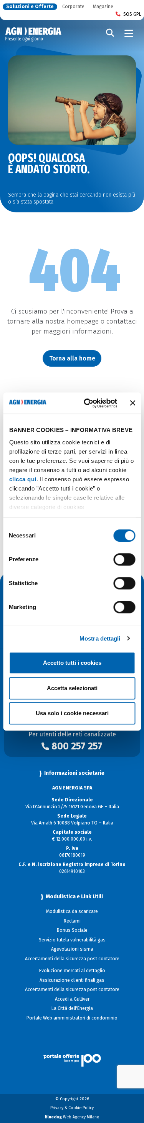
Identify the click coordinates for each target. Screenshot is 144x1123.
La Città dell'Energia (72, 1008)
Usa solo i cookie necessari (72, 713)
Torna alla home (72, 358)
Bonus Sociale (72, 930)
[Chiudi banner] (132, 403)
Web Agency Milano (72, 1117)
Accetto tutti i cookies (72, 662)
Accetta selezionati (72, 688)
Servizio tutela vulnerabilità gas (72, 940)
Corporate (73, 6)
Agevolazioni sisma (72, 949)
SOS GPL (132, 14)
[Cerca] (110, 33)
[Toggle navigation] (129, 33)
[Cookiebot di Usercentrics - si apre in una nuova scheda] (87, 403)
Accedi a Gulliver (72, 999)
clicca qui (22, 479)
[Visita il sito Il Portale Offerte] (72, 1052)
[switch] (124, 559)
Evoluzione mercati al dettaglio (72, 970)
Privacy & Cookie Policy (72, 1107)
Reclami (72, 921)
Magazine (103, 6)
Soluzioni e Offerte (30, 6)
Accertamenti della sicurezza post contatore (72, 958)
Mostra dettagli (100, 638)
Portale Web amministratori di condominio (72, 1018)
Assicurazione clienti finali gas (72, 980)
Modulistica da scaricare (72, 911)
